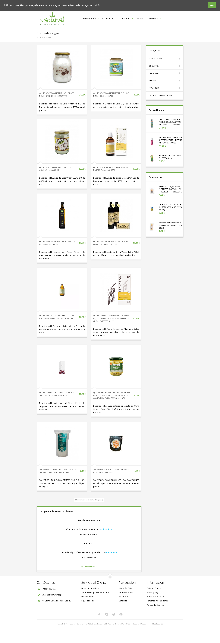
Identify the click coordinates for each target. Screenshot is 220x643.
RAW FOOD (153, 18)
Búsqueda (48, 37)
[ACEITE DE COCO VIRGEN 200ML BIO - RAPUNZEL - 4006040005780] (116, 67)
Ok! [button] (212, 5)
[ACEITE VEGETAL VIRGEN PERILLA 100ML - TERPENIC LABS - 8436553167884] (62, 367)
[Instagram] (106, 615)
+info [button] (97, 5)
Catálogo (123, 600)
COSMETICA (107, 18)
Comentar (93, 566)
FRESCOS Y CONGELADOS (160, 95)
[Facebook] (99, 615)
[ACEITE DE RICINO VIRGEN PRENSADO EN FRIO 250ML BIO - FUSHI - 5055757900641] (62, 290)
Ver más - (85, 566)
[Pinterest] (121, 615)
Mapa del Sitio (125, 588)
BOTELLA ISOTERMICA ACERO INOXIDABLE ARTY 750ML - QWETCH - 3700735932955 (170, 123)
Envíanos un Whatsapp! (52, 594)
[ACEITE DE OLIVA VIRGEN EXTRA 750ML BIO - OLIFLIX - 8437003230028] (116, 216)
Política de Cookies (155, 605)
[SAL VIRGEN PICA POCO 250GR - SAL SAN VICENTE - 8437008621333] (116, 444)
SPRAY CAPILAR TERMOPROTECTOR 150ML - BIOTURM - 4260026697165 (170, 140)
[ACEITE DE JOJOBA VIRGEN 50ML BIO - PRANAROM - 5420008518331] (116, 141)
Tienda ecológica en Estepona (95, 592)
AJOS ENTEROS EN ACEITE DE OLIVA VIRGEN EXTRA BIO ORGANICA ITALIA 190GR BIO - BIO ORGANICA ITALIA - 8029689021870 (111, 395)
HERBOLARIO (124, 18)
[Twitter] (114, 615)
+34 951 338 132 (49, 588)
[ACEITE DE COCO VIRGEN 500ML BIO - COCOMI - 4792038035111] (62, 141)
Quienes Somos (154, 588)
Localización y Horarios (91, 588)
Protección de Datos (156, 596)
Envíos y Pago (153, 592)
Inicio (39, 37)
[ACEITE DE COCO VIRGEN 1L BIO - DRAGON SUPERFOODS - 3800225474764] (62, 67)
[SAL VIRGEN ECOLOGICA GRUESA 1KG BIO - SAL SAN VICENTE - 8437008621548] (62, 444)
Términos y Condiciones (157, 600)
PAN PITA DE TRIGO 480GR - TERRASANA (170, 156)
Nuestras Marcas (127, 592)
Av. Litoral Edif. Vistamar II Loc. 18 (56, 600)
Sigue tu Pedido (88, 600)
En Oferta (123, 596)
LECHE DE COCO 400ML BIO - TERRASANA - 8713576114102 (170, 207)
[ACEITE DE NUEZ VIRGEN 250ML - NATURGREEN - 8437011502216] (62, 216)
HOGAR (139, 18)
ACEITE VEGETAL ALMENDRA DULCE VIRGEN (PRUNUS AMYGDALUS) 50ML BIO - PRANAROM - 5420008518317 (111, 318)
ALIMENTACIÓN (90, 18)
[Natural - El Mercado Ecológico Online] (52, 18)
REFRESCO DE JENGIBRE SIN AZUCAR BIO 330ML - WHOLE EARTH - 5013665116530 (170, 190)
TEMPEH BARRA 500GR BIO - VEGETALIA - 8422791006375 (170, 225)
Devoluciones (87, 596)
